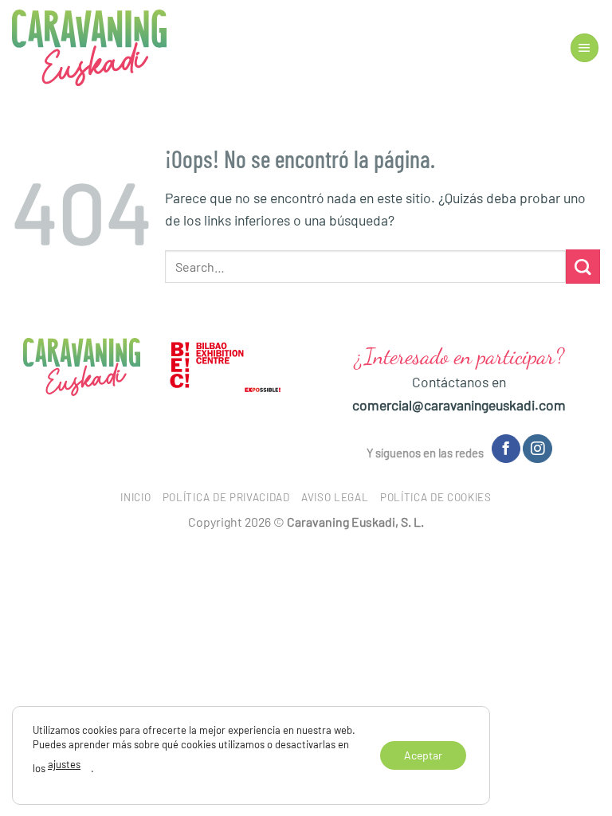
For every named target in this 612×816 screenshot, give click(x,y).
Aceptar (423, 754)
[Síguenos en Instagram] (537, 449)
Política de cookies (436, 497)
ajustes (64, 764)
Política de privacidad (226, 497)
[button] (584, 47)
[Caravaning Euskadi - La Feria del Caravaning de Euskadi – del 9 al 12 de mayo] (89, 48)
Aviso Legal (334, 497)
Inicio (135, 497)
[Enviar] (583, 266)
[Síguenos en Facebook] (506, 449)
